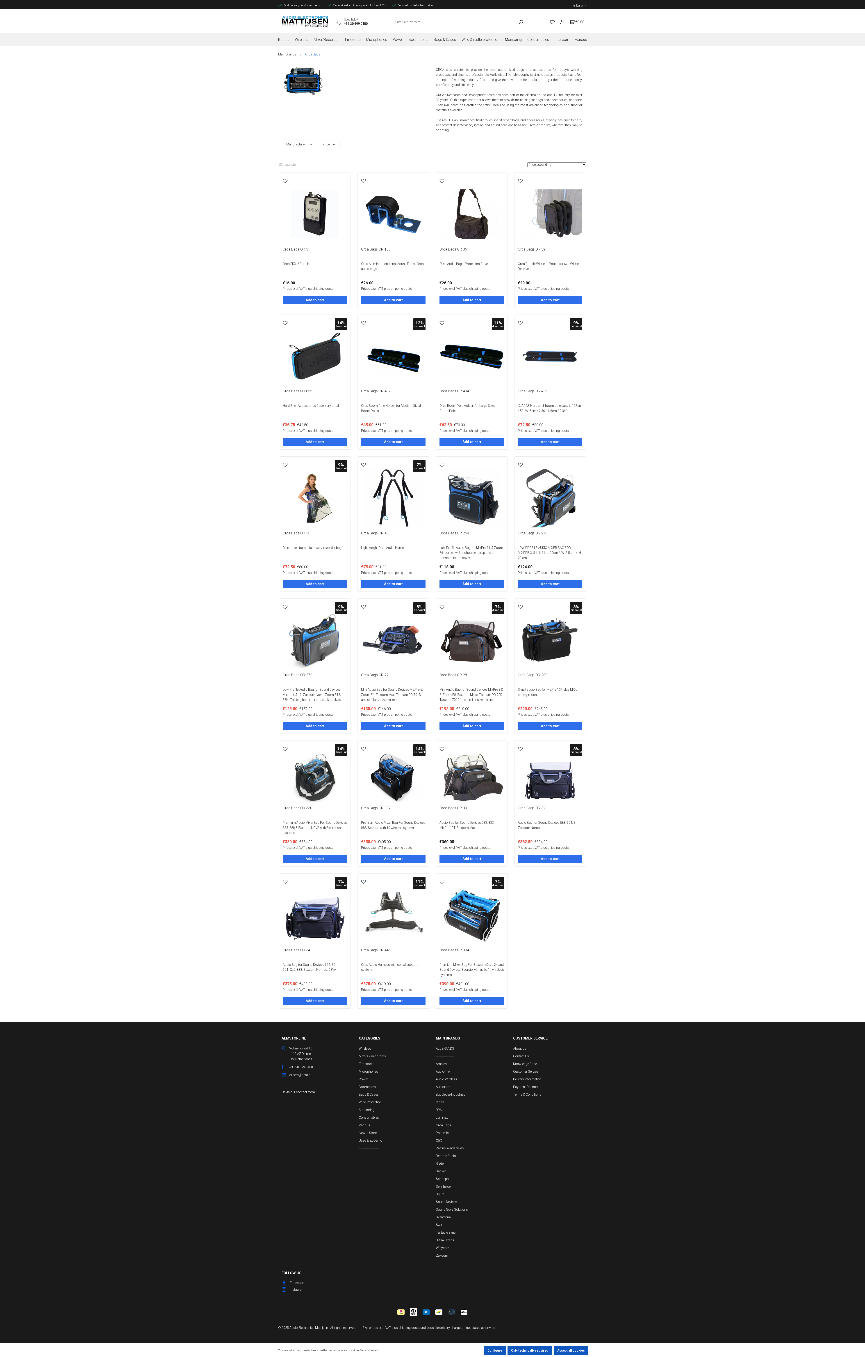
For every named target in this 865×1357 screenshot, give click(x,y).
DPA (439, 1110)
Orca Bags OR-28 (453, 675)
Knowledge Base (525, 1064)
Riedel (440, 1163)
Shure (440, 1194)
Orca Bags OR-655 (297, 391)
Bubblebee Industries (450, 1094)
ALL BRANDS (445, 1048)
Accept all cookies (571, 1350)
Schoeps (442, 1179)
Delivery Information (527, 1079)
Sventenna (443, 1217)
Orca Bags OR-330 (297, 808)
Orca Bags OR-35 (296, 533)
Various (364, 1125)
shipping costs (409, 1327)
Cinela (440, 1102)
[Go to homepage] (305, 22)
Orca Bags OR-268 (454, 533)
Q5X (439, 1140)
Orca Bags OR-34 (296, 950)
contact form (305, 1092)
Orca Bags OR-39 (531, 249)
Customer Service (525, 1071)
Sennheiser (444, 1186)
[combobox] (453, 22)
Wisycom (443, 1248)
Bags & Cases (369, 1094)
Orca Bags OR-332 (376, 808)
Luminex (442, 1117)
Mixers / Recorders (372, 1056)
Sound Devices (446, 1202)
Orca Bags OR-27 (375, 675)
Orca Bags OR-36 (453, 249)
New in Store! (368, 1133)
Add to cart (315, 300)
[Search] (521, 22)
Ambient (442, 1064)
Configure (494, 1350)
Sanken (441, 1171)
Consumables (369, 1117)
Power (363, 1079)
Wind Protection (370, 1102)
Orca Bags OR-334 (454, 950)
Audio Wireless (446, 1079)
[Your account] (562, 22)
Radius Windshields (450, 1148)
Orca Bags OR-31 (296, 249)
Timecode (366, 1064)
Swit (439, 1225)
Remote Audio (446, 1156)
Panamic (442, 1133)
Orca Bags (443, 1125)
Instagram (297, 1289)
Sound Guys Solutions (452, 1209)
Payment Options (525, 1087)
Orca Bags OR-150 (376, 249)
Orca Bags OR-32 (531, 808)
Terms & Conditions (527, 1094)
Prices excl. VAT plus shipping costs (308, 288)
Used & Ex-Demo (370, 1140)
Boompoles (367, 1087)
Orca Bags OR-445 (376, 950)
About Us (519, 1048)
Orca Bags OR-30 (453, 808)
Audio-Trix (443, 1071)
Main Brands (448, 1038)
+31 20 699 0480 (356, 23)
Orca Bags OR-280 (532, 675)
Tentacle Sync (446, 1232)
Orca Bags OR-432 (376, 391)
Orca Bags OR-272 (297, 675)
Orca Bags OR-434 (454, 391)
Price (326, 144)
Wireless (365, 1048)
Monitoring (366, 1110)
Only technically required (529, 1350)
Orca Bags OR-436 (532, 391)
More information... (371, 1350)
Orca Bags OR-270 (532, 533)
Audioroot (443, 1087)
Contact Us (521, 1056)
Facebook (297, 1283)
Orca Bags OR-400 (376, 533)
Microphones (368, 1071)
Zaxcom (442, 1255)
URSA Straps (445, 1240)
